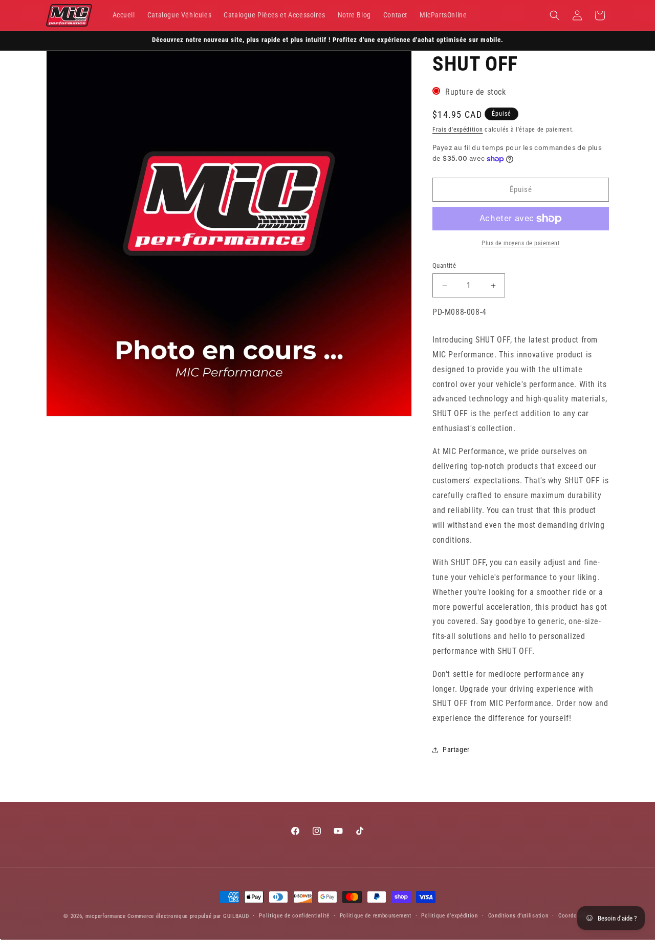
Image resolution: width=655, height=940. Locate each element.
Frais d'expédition (457, 129)
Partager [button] (456, 749)
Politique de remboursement (375, 915)
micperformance (105, 916)
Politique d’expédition (449, 915)
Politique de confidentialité (294, 915)
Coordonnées (575, 915)
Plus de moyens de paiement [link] (521, 243)
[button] (554, 15)
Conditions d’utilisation (518, 915)
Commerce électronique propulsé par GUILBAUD (188, 916)
